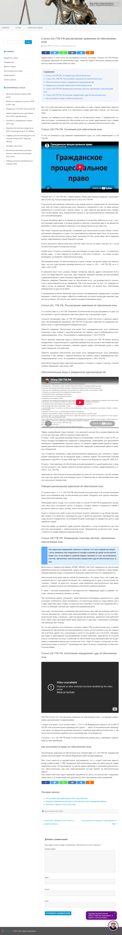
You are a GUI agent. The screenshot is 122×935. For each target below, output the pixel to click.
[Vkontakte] (72, 52)
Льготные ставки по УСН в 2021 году (61, 804)
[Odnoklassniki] (90, 52)
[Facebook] (46, 52)
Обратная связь (35, 28)
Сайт (47, 901)
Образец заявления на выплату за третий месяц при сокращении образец (76, 801)
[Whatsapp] (63, 52)
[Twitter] (54, 52)
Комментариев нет (68, 46)
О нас (18, 28)
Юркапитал (8, 931)
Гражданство (9, 62)
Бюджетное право (11, 58)
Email (47, 889)
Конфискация (9, 75)
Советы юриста (10, 80)
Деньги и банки (10, 66)
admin (45, 46)
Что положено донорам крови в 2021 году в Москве (67, 798)
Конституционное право (53, 811)
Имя (47, 878)
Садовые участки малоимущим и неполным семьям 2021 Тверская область (20, 139)
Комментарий (50, 849)
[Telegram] (81, 52)
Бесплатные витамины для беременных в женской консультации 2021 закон (19, 153)
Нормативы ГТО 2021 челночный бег (20, 109)
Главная (5, 28)
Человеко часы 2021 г (14, 146)
